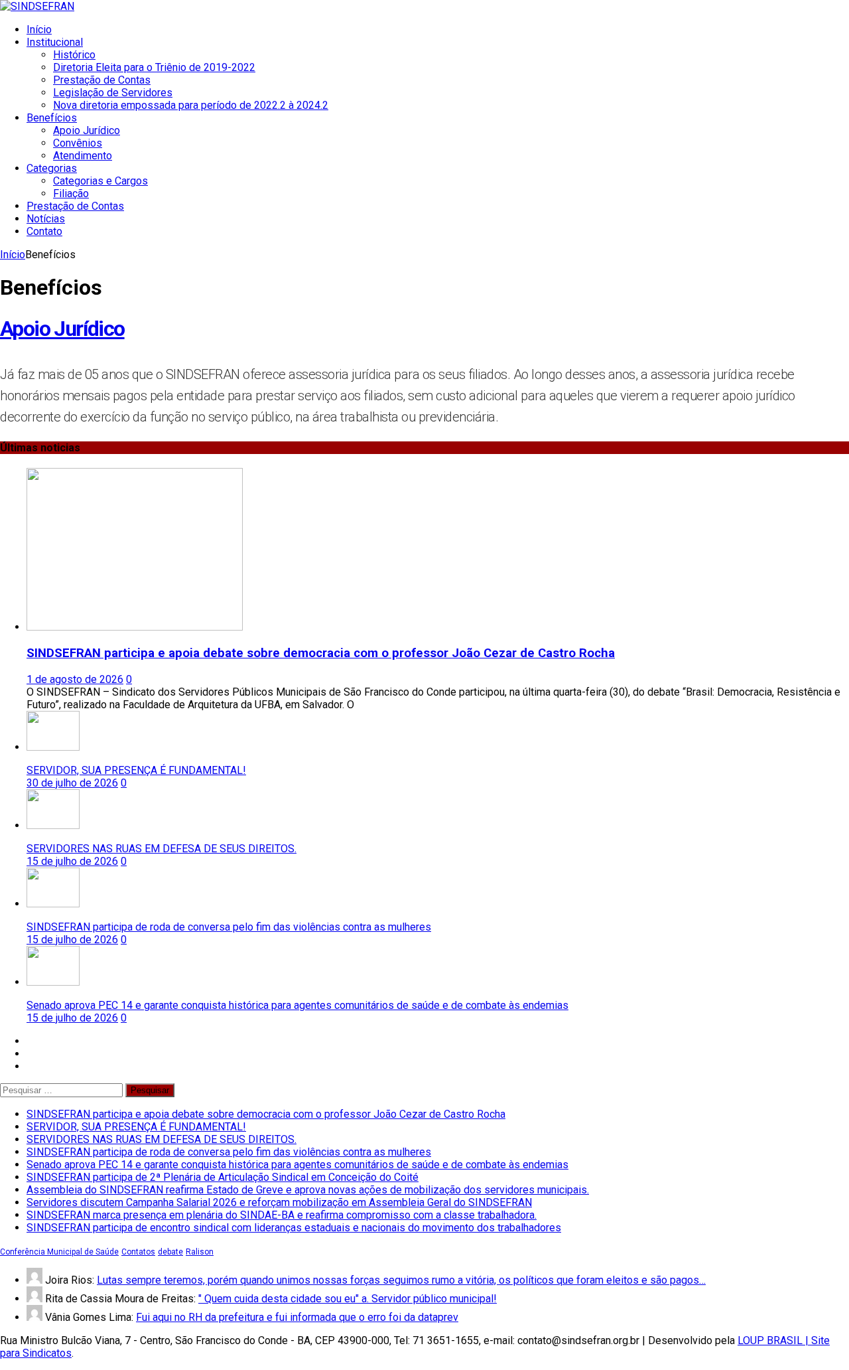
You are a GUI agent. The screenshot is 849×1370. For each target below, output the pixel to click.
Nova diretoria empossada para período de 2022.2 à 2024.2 (190, 105)
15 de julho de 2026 (72, 861)
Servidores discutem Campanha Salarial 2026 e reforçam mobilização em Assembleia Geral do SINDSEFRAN (279, 1202)
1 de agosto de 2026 (75, 679)
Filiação (71, 193)
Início (39, 29)
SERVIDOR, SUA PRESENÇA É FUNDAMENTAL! (136, 770)
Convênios (77, 143)
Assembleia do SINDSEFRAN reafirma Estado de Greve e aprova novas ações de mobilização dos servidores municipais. (308, 1189)
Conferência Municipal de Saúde (59, 1251)
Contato (44, 231)
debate (170, 1251)
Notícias (46, 218)
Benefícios (52, 118)
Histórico (74, 54)
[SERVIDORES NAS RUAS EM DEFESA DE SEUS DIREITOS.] (53, 825)
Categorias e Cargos (100, 181)
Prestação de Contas (102, 80)
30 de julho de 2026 (72, 783)
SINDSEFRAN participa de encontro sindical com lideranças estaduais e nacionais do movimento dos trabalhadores (294, 1227)
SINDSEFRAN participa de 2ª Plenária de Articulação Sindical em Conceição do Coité (223, 1177)
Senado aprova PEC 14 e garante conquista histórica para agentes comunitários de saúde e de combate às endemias (297, 1005)
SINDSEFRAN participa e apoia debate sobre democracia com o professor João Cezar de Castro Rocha (321, 653)
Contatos (138, 1251)
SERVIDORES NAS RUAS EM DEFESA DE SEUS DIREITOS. (161, 848)
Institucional (55, 42)
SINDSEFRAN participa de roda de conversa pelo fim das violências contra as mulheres (229, 927)
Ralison (200, 1251)
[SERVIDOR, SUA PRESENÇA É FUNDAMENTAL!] (53, 747)
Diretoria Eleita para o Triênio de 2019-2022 (154, 67)
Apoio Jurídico (86, 130)
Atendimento (82, 155)
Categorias (52, 168)
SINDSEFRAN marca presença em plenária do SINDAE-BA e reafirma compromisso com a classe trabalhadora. (282, 1215)
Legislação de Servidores (112, 92)
